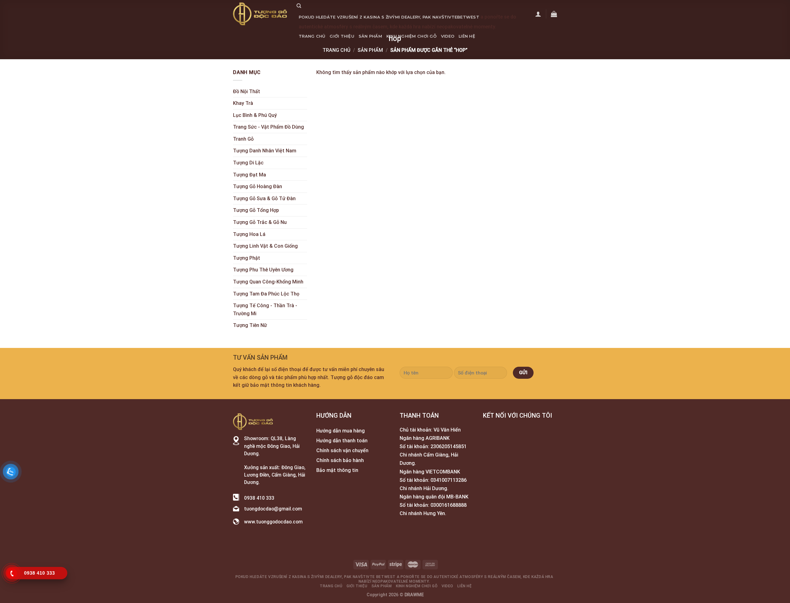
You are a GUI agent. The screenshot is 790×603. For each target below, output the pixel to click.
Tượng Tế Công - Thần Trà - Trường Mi (265, 309)
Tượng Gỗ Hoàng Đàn (257, 186)
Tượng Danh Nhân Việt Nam (264, 151)
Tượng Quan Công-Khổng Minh (268, 282)
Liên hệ (467, 36)
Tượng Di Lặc (248, 163)
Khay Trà (243, 103)
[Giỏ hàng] (554, 14)
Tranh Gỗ (243, 139)
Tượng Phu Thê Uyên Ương (263, 270)
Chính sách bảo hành (340, 460)
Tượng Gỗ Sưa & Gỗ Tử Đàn (264, 198)
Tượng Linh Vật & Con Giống (265, 246)
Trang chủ (312, 36)
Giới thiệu (342, 36)
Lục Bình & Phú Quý (255, 115)
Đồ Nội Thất (246, 91)
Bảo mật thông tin (337, 470)
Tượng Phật (246, 258)
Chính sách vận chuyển (342, 450)
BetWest (468, 17)
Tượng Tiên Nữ (250, 325)
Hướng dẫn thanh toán (342, 441)
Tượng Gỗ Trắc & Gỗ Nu (260, 222)
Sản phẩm (370, 36)
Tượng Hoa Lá (249, 234)
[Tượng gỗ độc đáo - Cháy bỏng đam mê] (260, 14)
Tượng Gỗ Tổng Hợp (256, 210)
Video (447, 36)
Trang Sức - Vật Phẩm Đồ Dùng (268, 127)
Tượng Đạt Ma (249, 175)
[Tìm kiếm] (299, 6)
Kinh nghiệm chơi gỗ (411, 36)
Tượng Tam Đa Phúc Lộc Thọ (266, 294)
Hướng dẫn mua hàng (340, 431)
